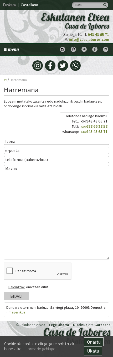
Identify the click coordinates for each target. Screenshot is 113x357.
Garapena (102, 324)
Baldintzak (16, 287)
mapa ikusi (17, 312)
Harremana (18, 79)
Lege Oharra (59, 324)
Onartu (94, 342)
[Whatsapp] (75, 65)
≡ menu (11, 49)
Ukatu (93, 351)
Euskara (9, 4)
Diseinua (80, 324)
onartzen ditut (28, 287)
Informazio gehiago (39, 348)
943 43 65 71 (98, 34)
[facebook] (50, 65)
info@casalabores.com (89, 39)
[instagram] (37, 65)
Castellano (29, 4)
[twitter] (63, 65)
